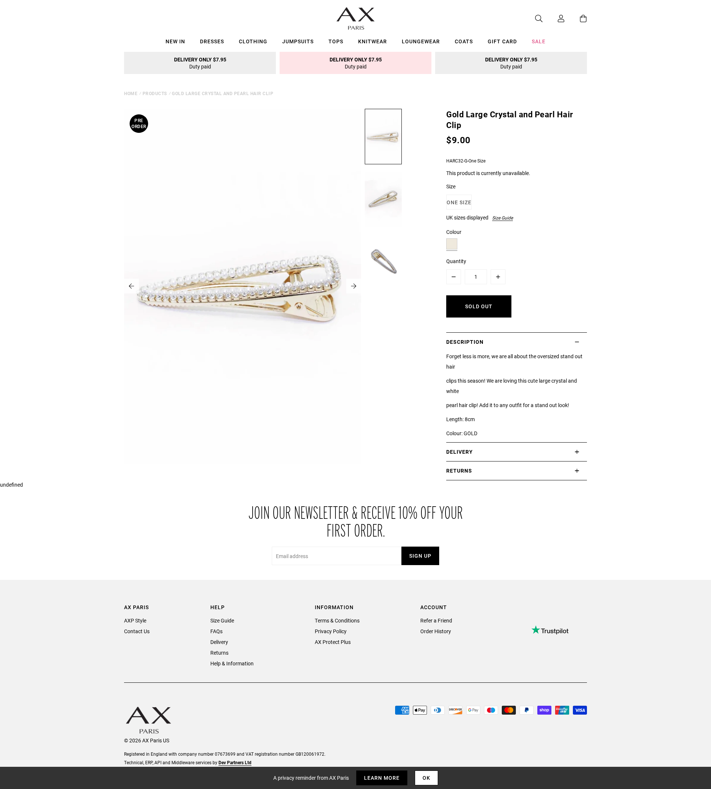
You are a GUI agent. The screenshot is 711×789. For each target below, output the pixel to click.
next (353, 286)
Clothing (253, 41)
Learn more (382, 777)
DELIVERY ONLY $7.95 (200, 63)
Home (130, 93)
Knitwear (372, 41)
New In (175, 41)
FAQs (216, 631)
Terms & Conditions (337, 620)
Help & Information (232, 663)
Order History (435, 631)
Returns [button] (459, 470)
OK (426, 777)
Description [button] (465, 341)
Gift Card (502, 41)
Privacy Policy (331, 631)
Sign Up (420, 555)
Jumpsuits (298, 41)
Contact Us (137, 631)
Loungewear (421, 41)
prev (131, 286)
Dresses (212, 41)
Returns (219, 652)
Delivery (219, 641)
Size (450, 186)
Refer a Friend (436, 620)
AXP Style (135, 620)
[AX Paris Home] (356, 18)
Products (155, 93)
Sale (538, 41)
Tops (335, 41)
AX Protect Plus (333, 641)
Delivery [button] (459, 451)
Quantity (456, 261)
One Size (459, 202)
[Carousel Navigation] (242, 286)
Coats (464, 41)
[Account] (554, 18)
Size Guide (502, 218)
